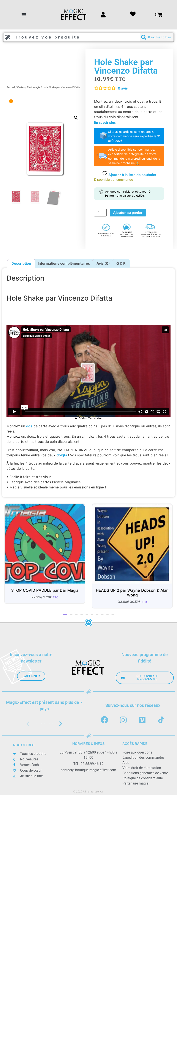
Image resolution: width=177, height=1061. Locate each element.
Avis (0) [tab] (103, 263)
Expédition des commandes (143, 757)
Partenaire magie (135, 783)
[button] (23, 14)
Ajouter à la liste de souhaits (131, 175)
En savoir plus (105, 122)
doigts (62, 455)
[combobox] (71, 37)
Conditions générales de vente (145, 773)
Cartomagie (33, 87)
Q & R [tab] (121, 263)
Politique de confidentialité (142, 778)
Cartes (21, 87)
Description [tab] (21, 263)
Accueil (10, 87)
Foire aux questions (137, 752)
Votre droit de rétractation (141, 768)
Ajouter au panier (127, 212)
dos (29, 426)
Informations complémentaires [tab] (64, 263)
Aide (125, 763)
